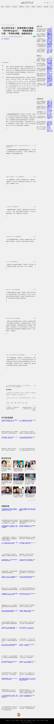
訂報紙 (38, 720)
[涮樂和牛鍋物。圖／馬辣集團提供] (21, 308)
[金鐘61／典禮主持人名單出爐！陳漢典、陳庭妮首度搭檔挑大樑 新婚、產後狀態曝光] (50, 75)
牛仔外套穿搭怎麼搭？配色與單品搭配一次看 (41, 117)
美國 (26, 402)
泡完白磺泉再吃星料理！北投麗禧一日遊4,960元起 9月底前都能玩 (10, 673)
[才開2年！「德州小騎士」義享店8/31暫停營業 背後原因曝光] (27, 649)
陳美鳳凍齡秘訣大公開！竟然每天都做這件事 (30, 469)
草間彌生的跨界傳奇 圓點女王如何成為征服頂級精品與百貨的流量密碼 (41, 80)
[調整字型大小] (2, 77)
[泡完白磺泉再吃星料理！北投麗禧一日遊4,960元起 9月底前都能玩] (9, 666)
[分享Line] (2, 69)
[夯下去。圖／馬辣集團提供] (21, 252)
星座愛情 (46, 6)
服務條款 (21, 720)
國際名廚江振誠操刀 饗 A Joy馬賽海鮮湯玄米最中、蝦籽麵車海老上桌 (10, 432)
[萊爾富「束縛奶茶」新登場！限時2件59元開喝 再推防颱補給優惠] (27, 615)
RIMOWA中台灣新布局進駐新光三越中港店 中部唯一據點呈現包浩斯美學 (41, 123)
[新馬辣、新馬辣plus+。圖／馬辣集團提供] (21, 165)
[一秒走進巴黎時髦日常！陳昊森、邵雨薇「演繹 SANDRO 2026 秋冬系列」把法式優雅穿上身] (9, 700)
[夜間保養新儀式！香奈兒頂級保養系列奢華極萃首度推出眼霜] (9, 564)
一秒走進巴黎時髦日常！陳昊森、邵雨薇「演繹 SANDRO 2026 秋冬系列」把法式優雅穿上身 (10, 708)
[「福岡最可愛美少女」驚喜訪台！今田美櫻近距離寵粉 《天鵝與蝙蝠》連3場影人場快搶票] (9, 530)
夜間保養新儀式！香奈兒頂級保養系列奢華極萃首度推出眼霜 (10, 571)
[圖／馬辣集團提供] (18, 49)
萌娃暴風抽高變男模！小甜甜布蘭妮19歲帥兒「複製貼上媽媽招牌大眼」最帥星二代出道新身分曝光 (18, 469)
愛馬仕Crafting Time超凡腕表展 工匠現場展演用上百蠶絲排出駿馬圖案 (10, 588)
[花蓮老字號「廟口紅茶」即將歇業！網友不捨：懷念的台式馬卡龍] (27, 598)
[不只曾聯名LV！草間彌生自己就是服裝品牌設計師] (50, 85)
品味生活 (39, 6)
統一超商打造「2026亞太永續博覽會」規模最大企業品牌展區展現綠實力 (10, 657)
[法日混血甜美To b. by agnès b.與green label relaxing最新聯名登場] (27, 632)
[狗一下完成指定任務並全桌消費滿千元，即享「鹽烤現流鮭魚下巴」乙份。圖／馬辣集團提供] (21, 376)
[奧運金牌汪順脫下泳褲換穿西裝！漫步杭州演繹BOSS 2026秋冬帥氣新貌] (27, 564)
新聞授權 (17, 720)
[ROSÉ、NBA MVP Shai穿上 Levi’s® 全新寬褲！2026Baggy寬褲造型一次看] (50, 128)
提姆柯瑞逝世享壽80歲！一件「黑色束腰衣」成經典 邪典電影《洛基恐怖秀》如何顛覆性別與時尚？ (27, 691)
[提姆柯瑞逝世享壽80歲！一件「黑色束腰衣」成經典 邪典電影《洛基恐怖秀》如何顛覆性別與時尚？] (27, 683)
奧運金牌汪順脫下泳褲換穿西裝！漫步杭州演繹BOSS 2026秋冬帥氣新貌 (27, 572)
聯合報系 (34, 720)
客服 (13, 720)
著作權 (25, 720)
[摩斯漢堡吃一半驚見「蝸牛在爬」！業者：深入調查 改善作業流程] (9, 442)
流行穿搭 (15, 6)
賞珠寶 (33, 6)
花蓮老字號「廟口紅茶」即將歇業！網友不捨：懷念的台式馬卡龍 (27, 605)
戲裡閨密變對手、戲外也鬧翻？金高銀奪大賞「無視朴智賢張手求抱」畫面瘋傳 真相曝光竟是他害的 (30, 495)
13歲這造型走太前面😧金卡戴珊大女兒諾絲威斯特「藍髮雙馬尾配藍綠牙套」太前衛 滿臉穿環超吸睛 (18, 482)
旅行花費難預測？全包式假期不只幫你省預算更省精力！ (6, 482)
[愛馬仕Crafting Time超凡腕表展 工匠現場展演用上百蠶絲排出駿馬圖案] (9, 581)
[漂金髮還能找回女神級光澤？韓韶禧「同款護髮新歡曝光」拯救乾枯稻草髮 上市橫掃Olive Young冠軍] (9, 513)
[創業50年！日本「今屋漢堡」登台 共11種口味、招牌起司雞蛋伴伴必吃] (27, 666)
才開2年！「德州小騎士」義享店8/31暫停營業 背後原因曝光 (26, 656)
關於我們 (42, 720)
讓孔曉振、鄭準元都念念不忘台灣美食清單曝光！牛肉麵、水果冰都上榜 (41, 70)
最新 (2, 6)
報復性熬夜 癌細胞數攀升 (6, 495)
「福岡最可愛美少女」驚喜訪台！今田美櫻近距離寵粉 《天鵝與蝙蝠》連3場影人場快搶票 (10, 538)
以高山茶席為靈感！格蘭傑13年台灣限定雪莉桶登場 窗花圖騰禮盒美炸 (9, 623)
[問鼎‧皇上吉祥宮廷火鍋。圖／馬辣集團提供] (21, 343)
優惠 (19, 402)
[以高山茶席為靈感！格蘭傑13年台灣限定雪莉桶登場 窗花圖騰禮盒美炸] (9, 615)
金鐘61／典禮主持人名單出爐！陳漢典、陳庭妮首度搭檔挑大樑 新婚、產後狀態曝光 (41, 75)
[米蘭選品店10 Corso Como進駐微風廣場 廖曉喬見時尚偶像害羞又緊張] (9, 598)
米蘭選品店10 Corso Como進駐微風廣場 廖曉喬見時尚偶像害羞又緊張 (9, 606)
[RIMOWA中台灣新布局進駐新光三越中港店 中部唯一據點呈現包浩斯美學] (50, 123)
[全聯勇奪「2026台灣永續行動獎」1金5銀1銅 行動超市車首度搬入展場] (9, 632)
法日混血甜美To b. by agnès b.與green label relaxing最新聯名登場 (27, 639)
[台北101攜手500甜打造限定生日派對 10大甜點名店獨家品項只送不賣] (27, 442)
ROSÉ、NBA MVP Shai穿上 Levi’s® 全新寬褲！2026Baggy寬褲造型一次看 (41, 128)
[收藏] (2, 73)
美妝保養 (21, 6)
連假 (11, 402)
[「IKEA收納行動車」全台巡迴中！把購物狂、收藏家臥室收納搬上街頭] (27, 425)
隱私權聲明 (29, 720)
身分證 (8, 402)
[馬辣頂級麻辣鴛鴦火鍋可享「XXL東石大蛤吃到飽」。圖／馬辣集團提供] (21, 136)
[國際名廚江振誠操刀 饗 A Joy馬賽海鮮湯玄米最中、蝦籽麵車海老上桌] (9, 425)
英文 (22, 402)
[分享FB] (2, 65)
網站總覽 (46, 720)
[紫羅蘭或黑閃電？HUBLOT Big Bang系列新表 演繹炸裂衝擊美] (9, 683)
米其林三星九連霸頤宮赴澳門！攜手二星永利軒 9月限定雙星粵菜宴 (27, 707)
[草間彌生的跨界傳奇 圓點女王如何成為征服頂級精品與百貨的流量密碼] (50, 80)
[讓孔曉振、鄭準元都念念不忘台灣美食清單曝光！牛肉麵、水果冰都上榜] (50, 69)
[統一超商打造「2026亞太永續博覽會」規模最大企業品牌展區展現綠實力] (9, 649)
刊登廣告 (7, 720)
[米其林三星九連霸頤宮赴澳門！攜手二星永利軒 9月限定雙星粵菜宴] (27, 700)
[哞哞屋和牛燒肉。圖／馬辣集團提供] (21, 225)
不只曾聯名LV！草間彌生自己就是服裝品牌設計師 (41, 85)
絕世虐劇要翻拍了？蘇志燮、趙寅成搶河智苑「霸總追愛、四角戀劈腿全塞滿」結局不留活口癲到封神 (18, 495)
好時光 (27, 6)
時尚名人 (8, 6)
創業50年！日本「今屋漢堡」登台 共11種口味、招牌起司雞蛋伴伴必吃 (27, 674)
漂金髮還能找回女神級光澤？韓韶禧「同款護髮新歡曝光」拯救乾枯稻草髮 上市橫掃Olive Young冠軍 (10, 521)
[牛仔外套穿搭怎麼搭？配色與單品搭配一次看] (50, 118)
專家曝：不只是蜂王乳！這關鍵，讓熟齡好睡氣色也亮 (6, 469)
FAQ (11, 720)
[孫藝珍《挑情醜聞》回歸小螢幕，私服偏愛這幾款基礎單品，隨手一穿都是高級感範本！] (27, 513)
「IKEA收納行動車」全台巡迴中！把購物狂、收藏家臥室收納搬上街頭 (27, 432)
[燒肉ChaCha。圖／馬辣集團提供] (21, 278)
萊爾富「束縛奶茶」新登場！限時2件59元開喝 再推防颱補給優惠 (27, 622)
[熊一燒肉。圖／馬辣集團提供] (21, 195)
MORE (51, 56)
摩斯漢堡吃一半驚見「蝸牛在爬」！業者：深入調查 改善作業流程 (10, 449)
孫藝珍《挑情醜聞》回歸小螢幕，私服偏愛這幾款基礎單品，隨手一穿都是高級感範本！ (27, 521)
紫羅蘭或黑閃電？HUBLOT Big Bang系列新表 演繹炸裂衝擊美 (9, 690)
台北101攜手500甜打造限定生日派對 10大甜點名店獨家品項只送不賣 (27, 449)
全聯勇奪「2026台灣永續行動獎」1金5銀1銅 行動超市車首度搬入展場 (10, 640)
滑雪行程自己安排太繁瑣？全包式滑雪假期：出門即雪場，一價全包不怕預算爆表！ (30, 482)
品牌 (15, 402)
